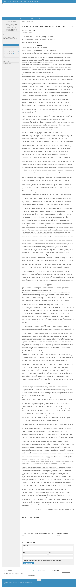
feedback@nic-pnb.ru (66, 572)
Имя (24, 552)
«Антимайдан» (30, 512)
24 (4, 55)
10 (4, 51)
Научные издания (22, 1)
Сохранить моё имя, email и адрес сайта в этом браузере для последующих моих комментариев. (42, 560)
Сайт (24, 556)
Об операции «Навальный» (62, 533)
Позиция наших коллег (25, 18)
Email (50, 552)
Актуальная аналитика (13, 1)
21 (13, 53)
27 (11, 55)
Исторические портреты (33, 1)
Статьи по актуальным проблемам (11, 18)
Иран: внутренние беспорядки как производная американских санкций (46, 535)
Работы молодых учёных (36, 18)
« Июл (4, 58)
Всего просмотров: (32, 575)
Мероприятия (42, 1)
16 (18, 51)
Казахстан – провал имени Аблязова (30, 533)
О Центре (5, 1)
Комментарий (26, 545)
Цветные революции (27, 21)
